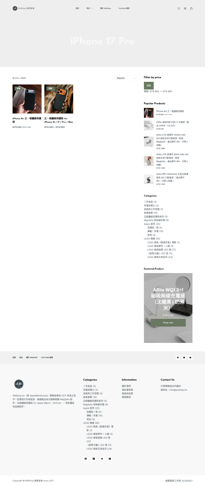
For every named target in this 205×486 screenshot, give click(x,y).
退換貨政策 (127, 393)
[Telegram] (101, 458)
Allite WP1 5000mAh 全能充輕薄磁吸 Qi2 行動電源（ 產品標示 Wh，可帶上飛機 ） (172, 177)
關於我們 (126, 386)
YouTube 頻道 (124, 8)
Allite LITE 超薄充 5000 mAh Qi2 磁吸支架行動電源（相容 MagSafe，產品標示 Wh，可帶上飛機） (172, 159)
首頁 (77, 8)
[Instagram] (184, 357)
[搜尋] (179, 8)
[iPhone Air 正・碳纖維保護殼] (27, 99)
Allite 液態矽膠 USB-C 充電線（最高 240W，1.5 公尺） (172, 124)
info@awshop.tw (178, 389)
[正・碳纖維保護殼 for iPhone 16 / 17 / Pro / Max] (58, 99)
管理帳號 (126, 397)
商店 (88, 8)
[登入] (185, 8)
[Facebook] (178, 357)
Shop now (168, 322)
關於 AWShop (105, 8)
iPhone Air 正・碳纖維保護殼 (170, 111)
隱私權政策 (127, 389)
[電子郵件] (190, 357)
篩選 (149, 85)
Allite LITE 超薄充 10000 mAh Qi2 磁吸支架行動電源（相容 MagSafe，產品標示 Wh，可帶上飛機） (172, 139)
